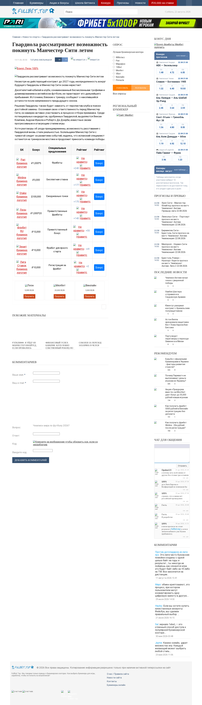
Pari (117, 60)
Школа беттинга (85, 2)
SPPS (164, 482)
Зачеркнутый (164, 446)
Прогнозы (123, 2)
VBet (118, 73)
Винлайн (119, 77)
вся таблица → (181, 170)
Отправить (182, 466)
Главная (18, 2)
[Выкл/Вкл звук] (170, 466)
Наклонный (158, 446)
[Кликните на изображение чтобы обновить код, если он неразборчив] (70, 444)
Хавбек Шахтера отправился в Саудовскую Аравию (175, 294)
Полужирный (155, 446)
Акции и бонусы (59, 2)
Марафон (120, 64)
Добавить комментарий (31, 460)
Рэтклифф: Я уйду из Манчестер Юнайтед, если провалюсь (24, 345)
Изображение (174, 446)
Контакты (112, 681)
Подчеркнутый (161, 446)
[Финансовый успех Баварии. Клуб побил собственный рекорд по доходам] (60, 329)
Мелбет (119, 70)
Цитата (180, 446)
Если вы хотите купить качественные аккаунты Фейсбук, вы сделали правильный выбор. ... (172, 610)
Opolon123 (166, 470)
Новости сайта (114, 677)
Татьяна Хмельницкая (41, 60)
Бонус (99, 163)
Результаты (140, 88)
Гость (164, 505)
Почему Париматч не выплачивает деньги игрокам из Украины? (175, 378)
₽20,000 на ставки (163, 2)
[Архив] (174, 466)
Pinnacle (119, 80)
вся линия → (182, 56)
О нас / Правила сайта (118, 674)
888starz (120, 57)
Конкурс (106, 2)
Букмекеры (36, 2)
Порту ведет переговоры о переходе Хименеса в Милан (177, 339)
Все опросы (119, 93)
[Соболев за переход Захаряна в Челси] (93, 329)
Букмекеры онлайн (116, 685)
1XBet (118, 67)
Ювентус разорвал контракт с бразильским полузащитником (177, 308)
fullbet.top (176, 529)
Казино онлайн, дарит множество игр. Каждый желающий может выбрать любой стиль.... (171, 647)
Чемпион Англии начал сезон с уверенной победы (176, 280)
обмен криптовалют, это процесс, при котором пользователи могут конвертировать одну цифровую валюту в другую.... (172, 590)
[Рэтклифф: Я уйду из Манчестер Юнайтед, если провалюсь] (27, 329)
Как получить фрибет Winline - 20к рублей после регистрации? (176, 425)
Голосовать (122, 88)
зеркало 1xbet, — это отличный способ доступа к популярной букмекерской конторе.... (170, 628)
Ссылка (171, 446)
